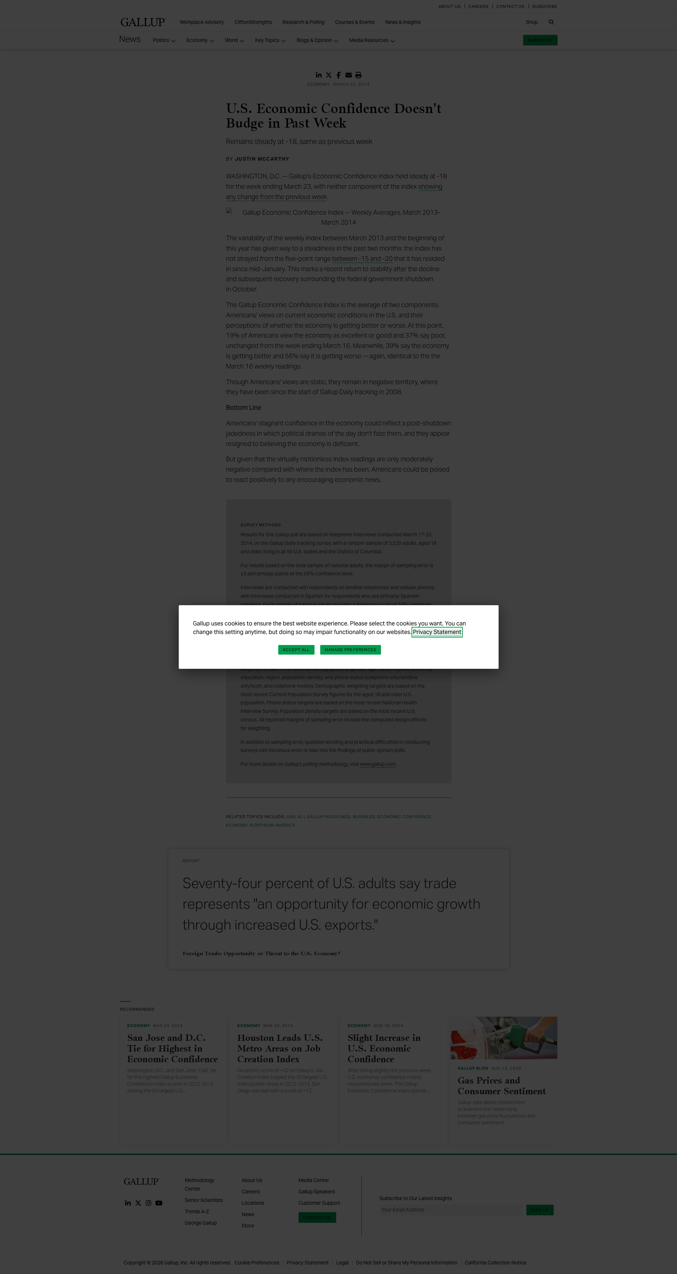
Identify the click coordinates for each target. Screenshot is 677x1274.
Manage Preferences (351, 649)
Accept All (296, 649)
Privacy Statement (437, 632)
